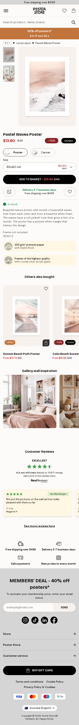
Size (5, 160)
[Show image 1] (9, 54)
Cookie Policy (54, 681)
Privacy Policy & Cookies (39, 687)
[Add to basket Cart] (46, 342)
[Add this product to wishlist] (70, 191)
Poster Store (48, 715)
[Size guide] (9, 191)
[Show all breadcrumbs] (7, 43)
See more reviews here (39, 526)
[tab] (64, 11)
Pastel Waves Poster (47, 43)
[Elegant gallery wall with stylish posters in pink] (29, 401)
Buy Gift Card (42, 670)
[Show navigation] (6, 11)
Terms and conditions (29, 681)
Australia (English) (40, 708)
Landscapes (23, 43)
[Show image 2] (9, 73)
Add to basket (39, 179)
